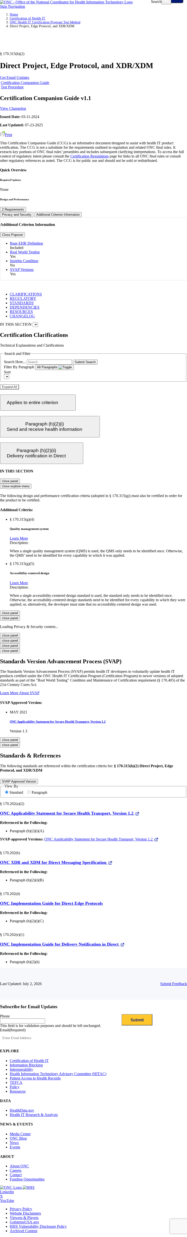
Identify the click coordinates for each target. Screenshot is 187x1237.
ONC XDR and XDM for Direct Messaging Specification (54, 862)
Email (13, 1030)
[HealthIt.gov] (66, 2)
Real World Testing (25, 252)
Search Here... (15, 362)
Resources (18, 1091)
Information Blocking (26, 1065)
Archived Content (23, 1231)
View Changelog (13, 108)
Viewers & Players (24, 1218)
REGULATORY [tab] (23, 298)
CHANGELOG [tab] (22, 316)
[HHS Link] (29, 1187)
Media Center (20, 1134)
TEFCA (16, 1082)
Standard (16, 792)
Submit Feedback (173, 984)
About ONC (19, 1166)
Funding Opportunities (27, 1179)
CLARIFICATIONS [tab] (26, 294)
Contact (16, 1175)
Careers (15, 1170)
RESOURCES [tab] (21, 312)
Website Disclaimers (25, 1213)
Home (14, 14)
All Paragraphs (48, 367)
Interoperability (21, 1069)
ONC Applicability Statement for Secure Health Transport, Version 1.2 (58, 721)
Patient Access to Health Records (35, 1078)
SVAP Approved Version (19, 781)
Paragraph (39, 792)
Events (15, 1147)
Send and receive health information (44, 426)
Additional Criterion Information (58, 214)
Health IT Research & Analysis (34, 1115)
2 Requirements (13, 209)
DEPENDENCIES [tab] (24, 307)
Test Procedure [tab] (12, 87)
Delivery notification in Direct (36, 453)
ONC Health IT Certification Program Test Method (45, 22)
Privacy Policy (21, 1209)
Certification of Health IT (27, 18)
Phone (5, 1016)
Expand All (9, 387)
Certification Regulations (89, 156)
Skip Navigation (12, 6)
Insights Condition (24, 261)
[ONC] (11, 1187)
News (14, 1143)
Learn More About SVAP (19, 693)
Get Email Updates (14, 77)
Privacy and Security (16, 214)
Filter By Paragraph (19, 367)
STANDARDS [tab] (22, 303)
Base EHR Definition (26, 243)
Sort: (7, 372)
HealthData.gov (22, 1110)
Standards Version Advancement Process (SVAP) (61, 661)
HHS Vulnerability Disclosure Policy (38, 1226)
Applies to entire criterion (32, 402)
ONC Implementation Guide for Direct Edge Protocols (51, 903)
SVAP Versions (22, 270)
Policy (14, 1087)
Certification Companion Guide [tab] (25, 83)
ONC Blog (18, 1138)
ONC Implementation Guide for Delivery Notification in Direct (60, 944)
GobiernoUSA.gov (24, 1222)
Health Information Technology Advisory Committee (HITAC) (58, 1074)
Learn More (19, 538)
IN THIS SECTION (16, 324)
